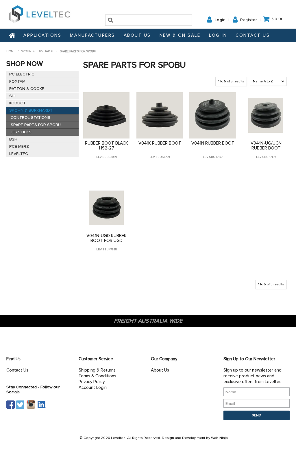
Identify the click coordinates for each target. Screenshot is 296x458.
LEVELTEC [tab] (18, 153)
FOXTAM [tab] (17, 81)
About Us (137, 35)
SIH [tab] (12, 95)
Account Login (93, 387)
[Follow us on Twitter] (20, 403)
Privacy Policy (92, 381)
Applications (42, 35)
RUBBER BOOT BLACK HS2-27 (106, 146)
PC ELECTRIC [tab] (21, 74)
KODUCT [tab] (17, 103)
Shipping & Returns (97, 370)
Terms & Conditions (97, 375)
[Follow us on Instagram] (32, 403)
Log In (218, 35)
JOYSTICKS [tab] (21, 132)
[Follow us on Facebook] (10, 403)
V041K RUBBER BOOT (159, 143)
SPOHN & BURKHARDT (37, 51)
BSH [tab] (13, 139)
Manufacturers (92, 35)
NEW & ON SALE (180, 35)
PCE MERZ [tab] (19, 146)
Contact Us (253, 35)
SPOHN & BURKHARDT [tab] (31, 110)
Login (220, 20)
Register (248, 20)
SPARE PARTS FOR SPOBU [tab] (36, 124)
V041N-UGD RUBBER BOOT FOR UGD (106, 238)
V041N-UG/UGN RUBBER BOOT (266, 146)
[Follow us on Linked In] (42, 403)
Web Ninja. (220, 437)
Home (12, 35)
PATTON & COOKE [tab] (26, 88)
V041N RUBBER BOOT (212, 143)
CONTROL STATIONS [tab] (30, 117)
